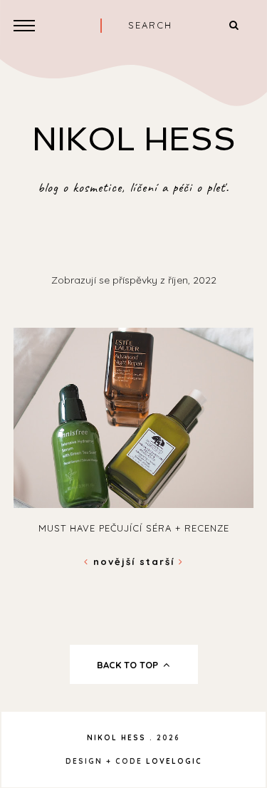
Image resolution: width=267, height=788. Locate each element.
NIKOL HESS (134, 139)
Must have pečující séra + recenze (133, 528)
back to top (129, 664)
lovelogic (174, 761)
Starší (159, 561)
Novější (114, 561)
